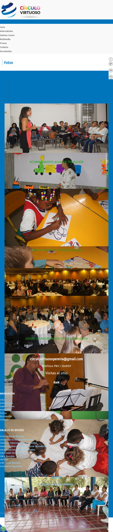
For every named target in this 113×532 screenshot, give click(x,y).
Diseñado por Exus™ (7, 513)
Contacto (4, 47)
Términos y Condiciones (12, 505)
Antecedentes (6, 31)
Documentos (6, 51)
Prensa (3, 43)
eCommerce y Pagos (24, 513)
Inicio (2, 27)
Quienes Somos (7, 35)
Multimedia (5, 39)
